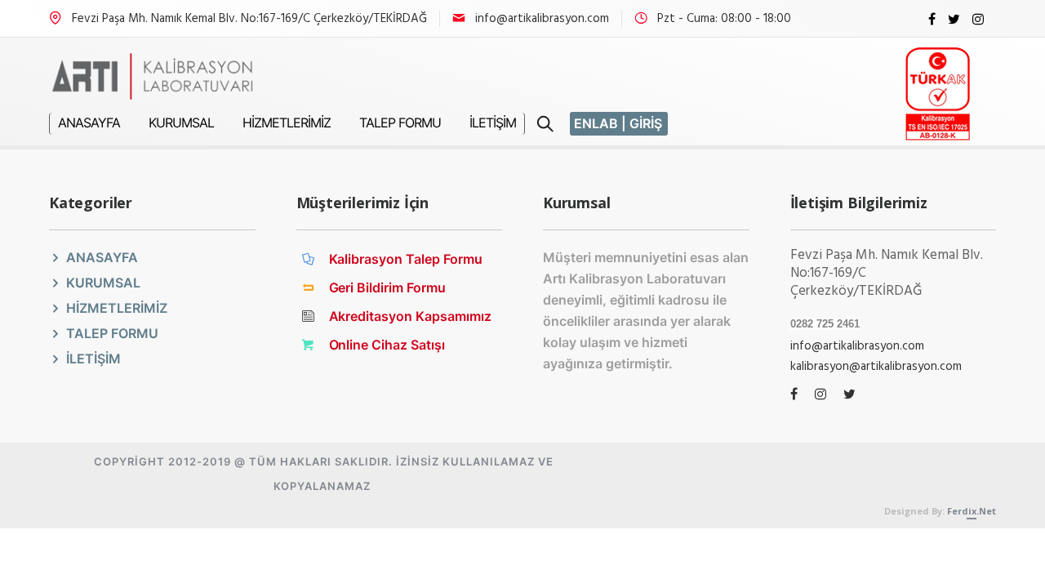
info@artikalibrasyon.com (542, 19)
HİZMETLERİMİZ (286, 122)
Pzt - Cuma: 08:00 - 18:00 (724, 19)
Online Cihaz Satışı (387, 344)
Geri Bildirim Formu (388, 287)
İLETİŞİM (492, 122)
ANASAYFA (89, 122)
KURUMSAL (181, 122)
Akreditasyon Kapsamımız (410, 316)
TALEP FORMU (400, 122)
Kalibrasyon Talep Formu (406, 259)
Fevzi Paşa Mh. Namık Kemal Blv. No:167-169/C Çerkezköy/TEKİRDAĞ (249, 19)
